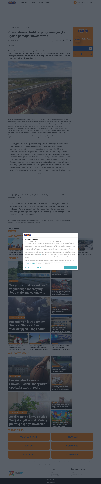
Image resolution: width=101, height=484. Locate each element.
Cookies (33, 263)
